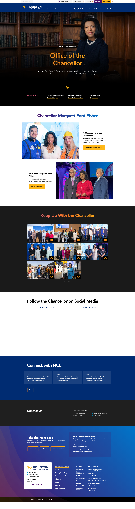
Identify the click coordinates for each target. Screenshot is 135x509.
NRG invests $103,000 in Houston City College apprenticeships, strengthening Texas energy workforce (67, 378)
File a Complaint (92, 488)
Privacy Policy (91, 473)
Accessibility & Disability (93, 475)
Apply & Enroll (106, 1)
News (30, 390)
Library (78, 483)
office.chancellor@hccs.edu (101, 413)
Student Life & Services (95, 9)
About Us (109, 9)
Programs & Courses (53, 9)
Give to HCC (98, 1)
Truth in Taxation (92, 485)
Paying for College (79, 9)
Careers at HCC (80, 485)
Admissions (66, 9)
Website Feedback (92, 490)
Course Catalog (80, 478)
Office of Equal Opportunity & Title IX (97, 480)
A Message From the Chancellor (55, 95)
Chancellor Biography (36, 186)
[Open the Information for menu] (32, 1)
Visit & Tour (44, 449)
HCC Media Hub (60, 488)
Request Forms (94, 97)
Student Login (79, 469)
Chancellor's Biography (53, 97)
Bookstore (78, 480)
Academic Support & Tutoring (81, 449)
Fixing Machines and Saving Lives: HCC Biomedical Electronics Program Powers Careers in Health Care (38, 378)
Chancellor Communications (75, 97)
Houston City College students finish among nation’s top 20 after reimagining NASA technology (96, 378)
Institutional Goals (95, 95)
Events (57, 485)
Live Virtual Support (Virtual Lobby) (82, 451)
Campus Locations (31, 479)
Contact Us (29, 481)
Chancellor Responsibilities (75, 95)
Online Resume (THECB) (93, 483)
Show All (67, 282)
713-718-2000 (32, 472)
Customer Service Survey (94, 478)
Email (77, 475)
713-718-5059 (97, 415)
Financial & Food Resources (80, 446)
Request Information (58, 449)
